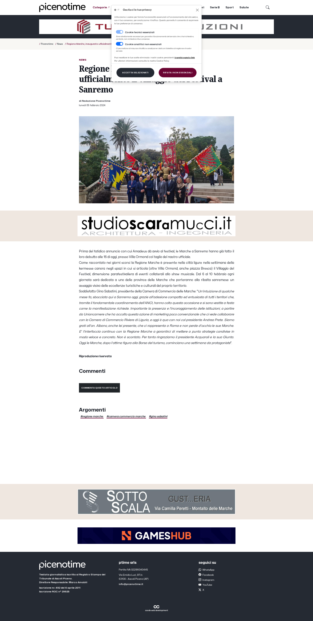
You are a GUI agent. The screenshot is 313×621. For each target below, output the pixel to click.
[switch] (119, 44)
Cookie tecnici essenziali (140, 32)
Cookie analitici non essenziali (143, 44)
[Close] (197, 10)
